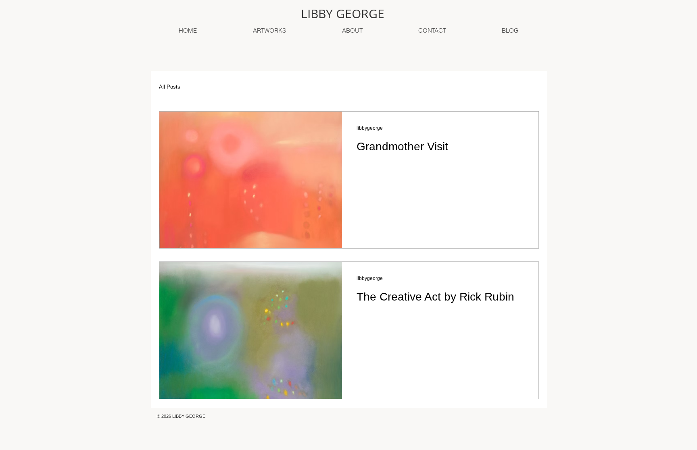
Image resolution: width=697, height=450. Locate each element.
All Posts (169, 87)
